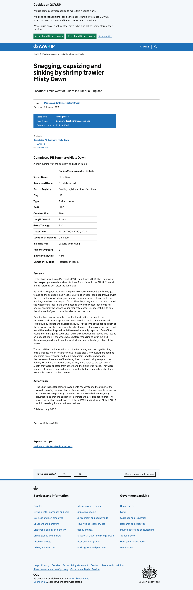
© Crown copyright (149, 581)
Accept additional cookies (49, 36)
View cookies (105, 36)
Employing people (86, 511)
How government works (133, 541)
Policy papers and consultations (137, 529)
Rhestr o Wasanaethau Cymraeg (50, 569)
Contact (95, 565)
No (83, 474)
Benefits (37, 506)
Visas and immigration (88, 541)
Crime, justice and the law (47, 535)
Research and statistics (132, 523)
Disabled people (42, 541)
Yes (67, 474)
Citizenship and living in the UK (49, 529)
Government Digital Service (85, 569)
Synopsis (41, 144)
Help (36, 565)
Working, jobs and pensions (91, 547)
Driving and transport (44, 547)
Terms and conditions (113, 565)
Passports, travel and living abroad (95, 535)
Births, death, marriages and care (51, 511)
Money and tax (85, 529)
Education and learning (89, 506)
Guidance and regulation (133, 517)
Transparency (127, 535)
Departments (127, 506)
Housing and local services (91, 523)
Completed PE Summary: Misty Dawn (51, 140)
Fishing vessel (62, 116)
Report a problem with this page (139, 474)
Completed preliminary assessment (73, 121)
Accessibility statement (75, 565)
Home (36, 54)
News (123, 511)
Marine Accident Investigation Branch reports (63, 54)
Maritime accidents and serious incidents (52, 446)
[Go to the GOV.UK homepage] (44, 46)
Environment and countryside (92, 517)
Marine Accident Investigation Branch (62, 103)
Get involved (127, 547)
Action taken (42, 147)
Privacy (45, 565)
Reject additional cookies (81, 36)
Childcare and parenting (46, 523)
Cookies (56, 565)
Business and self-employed (48, 517)
